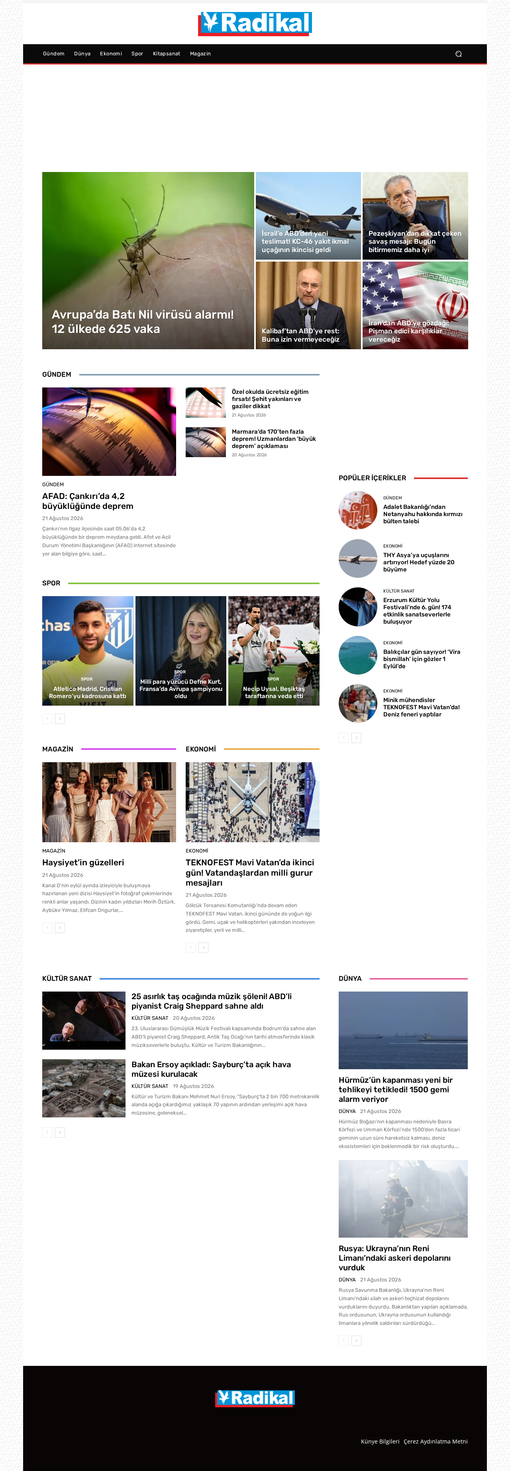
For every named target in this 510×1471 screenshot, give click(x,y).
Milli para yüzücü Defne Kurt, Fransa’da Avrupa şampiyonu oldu (180, 689)
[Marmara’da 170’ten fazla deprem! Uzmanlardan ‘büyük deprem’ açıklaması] (206, 442)
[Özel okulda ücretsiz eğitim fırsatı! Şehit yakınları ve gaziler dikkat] (206, 402)
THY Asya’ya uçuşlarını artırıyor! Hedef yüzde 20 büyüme (419, 562)
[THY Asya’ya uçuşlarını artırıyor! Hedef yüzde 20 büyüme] (358, 558)
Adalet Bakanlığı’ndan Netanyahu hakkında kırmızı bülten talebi (423, 514)
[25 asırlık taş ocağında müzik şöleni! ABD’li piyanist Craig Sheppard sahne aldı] (84, 1021)
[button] (458, 54)
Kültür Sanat (398, 591)
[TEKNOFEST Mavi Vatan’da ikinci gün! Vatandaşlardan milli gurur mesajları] (253, 802)
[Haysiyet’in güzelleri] (109, 802)
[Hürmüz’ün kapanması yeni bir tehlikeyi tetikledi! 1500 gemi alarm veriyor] (403, 1030)
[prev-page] (47, 719)
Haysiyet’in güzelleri (83, 862)
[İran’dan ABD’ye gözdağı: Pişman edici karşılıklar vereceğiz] (415, 305)
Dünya (347, 1111)
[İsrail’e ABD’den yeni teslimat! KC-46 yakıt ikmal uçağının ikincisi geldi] (308, 216)
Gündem (53, 484)
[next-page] (60, 719)
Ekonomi (197, 850)
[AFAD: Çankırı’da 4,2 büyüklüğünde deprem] (109, 431)
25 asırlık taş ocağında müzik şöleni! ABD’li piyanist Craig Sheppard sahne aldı (211, 1001)
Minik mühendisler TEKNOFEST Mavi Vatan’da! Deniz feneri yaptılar (421, 707)
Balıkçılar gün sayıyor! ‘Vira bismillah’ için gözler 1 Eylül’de (422, 659)
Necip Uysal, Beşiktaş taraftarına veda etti (274, 692)
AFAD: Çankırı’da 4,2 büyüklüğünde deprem (87, 501)
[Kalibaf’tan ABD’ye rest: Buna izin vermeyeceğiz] (308, 305)
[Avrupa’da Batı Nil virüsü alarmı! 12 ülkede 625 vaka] (148, 260)
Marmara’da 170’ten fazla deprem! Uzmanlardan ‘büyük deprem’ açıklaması (274, 439)
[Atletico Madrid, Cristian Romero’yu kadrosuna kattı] (87, 650)
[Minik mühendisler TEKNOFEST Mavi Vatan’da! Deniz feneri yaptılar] (358, 703)
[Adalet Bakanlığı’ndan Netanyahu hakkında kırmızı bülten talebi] (358, 510)
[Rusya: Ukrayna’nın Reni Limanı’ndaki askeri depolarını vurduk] (403, 1199)
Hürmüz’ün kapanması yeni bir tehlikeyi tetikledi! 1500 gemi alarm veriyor (396, 1089)
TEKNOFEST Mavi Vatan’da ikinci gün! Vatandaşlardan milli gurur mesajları (250, 872)
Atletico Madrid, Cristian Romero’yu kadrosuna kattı (87, 692)
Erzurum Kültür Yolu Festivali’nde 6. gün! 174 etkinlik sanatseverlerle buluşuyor (417, 611)
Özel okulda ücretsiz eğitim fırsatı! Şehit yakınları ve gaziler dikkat (270, 399)
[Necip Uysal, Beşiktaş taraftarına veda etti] (274, 650)
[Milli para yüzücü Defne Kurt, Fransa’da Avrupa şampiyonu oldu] (181, 650)
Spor (86, 679)
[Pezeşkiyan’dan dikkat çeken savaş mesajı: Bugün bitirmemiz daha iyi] (415, 216)
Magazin (53, 850)
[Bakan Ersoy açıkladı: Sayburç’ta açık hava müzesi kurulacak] (84, 1088)
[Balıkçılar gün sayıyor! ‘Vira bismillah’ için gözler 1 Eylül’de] (358, 655)
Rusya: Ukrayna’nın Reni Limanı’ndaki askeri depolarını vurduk (395, 1258)
